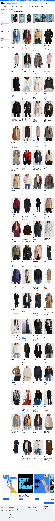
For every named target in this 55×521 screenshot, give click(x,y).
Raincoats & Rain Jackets (22, 22)
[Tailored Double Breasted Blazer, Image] (16, 326)
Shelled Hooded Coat (36, 216)
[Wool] (43, 18)
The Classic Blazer (36, 191)
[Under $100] (50, 18)
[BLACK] (44, 45)
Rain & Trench (52, 25)
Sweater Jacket (35, 120)
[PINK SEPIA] (13, 335)
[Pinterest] (45, 508)
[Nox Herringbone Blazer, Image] (16, 373)
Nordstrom (34, 507)
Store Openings (11, 517)
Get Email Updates (11, 514)
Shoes (29, 6)
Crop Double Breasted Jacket (37, 47)
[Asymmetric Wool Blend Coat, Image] (27, 205)
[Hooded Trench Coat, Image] (16, 181)
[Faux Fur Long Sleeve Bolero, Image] (38, 397)
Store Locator (11, 510)
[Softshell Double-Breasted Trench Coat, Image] (27, 109)
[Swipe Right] (52, 472)
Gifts (50, 6)
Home (46, 6)
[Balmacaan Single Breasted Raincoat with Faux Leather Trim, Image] (49, 300)
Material (2, 31)
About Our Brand (11, 507)
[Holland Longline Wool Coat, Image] (16, 300)
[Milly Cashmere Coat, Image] (49, 397)
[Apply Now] (42, 483)
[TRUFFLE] (44, 190)
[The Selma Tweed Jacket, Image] (49, 326)
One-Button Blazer (25, 240)
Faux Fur (32, 25)
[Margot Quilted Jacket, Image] (38, 447)
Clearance (5, 6)
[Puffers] (36, 18)
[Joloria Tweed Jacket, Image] (16, 397)
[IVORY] (22, 190)
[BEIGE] (13, 261)
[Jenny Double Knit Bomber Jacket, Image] (27, 84)
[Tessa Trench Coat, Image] (49, 276)
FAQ (1, 515)
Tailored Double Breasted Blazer (16, 337)
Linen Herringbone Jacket (26, 166)
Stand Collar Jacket (36, 168)
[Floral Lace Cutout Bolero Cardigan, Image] (27, 397)
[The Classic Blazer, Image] (38, 181)
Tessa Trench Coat (46, 287)
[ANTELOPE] (26, 45)
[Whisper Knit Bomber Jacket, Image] (16, 229)
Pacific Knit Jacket (46, 431)
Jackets (36, 25)
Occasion (2, 38)
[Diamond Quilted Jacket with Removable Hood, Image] (16, 350)
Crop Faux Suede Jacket (25, 47)
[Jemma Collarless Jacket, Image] (49, 157)
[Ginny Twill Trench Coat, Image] (27, 276)
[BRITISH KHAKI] (44, 214)
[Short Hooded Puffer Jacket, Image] (38, 373)
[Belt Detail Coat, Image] (16, 60)
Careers (10, 513)
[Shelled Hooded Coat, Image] (38, 205)
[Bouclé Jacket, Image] (27, 422)
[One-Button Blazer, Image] (27, 229)
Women (16, 6)
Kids (24, 6)
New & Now (11, 6)
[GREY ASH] (13, 214)
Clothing (7, 9)
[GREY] (36, 406)
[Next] (53, 25)
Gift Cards (2, 512)
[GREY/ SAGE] (40, 335)
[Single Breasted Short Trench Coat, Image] (49, 205)
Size (1, 22)
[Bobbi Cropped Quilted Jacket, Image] (16, 252)
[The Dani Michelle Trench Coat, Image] (16, 447)
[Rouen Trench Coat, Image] (49, 252)
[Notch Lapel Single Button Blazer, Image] (16, 422)
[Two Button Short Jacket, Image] (38, 350)
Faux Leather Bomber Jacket (48, 120)
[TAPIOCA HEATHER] (25, 93)
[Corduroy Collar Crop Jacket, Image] (49, 373)
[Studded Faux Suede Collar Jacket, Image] (38, 422)
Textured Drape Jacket (36, 337)
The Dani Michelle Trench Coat (16, 456)
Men (21, 6)
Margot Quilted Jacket (36, 456)
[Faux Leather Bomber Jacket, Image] (49, 109)
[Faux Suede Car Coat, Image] (16, 133)
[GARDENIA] (22, 93)
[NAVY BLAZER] (26, 93)
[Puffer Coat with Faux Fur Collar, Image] (38, 229)
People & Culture (19, 509)
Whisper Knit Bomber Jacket (15, 240)
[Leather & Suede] (29, 18)
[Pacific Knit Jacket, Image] (49, 422)
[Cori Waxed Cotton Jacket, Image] (27, 447)
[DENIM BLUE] (37, 406)
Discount (2, 47)
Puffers (34, 22)
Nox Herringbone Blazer (14, 383)
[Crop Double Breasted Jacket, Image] (38, 36)
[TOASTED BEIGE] (33, 93)
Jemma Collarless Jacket (47, 166)
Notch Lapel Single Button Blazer (16, 431)
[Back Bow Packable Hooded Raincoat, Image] (16, 157)
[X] (43, 508)
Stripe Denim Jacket (47, 238)
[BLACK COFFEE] (22, 45)
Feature (2, 40)
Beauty (42, 6)
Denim (29, 25)
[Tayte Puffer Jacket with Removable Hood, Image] (49, 84)
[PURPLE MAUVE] (14, 335)
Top (53, 507)
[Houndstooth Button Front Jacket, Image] (49, 133)
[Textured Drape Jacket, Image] (38, 326)
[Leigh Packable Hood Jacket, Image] (16, 205)
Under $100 (48, 22)
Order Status (3, 507)
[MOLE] (48, 45)
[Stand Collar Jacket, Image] (38, 157)
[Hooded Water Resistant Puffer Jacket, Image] (49, 36)
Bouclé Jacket (24, 433)
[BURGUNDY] (36, 382)
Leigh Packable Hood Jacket (15, 216)
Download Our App (45, 506)
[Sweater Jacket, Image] (38, 109)
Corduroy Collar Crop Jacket (48, 383)
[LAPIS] (45, 93)
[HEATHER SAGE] (36, 335)
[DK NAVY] (45, 309)
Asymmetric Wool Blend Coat (26, 216)
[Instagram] (46, 508)
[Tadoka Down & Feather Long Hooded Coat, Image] (27, 350)
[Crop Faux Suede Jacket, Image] (27, 36)
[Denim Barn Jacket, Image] (16, 36)
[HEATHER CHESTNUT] (37, 335)
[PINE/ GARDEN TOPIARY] (14, 214)
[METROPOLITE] (45, 45)
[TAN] (33, 45)
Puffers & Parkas (46, 25)
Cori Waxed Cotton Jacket (26, 458)
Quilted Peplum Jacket (36, 287)
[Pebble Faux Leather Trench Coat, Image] (27, 326)
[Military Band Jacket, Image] (27, 60)
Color (2, 24)
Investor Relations (35, 510)
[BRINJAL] (13, 309)
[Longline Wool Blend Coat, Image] (38, 133)
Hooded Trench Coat (14, 191)
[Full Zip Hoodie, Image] (27, 373)
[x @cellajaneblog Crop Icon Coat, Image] (49, 181)
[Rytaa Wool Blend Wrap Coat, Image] (38, 252)
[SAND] (44, 309)
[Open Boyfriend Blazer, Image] (38, 84)
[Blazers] (14, 18)
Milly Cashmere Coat (47, 408)
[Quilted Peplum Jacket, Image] (38, 276)
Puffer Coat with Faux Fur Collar (38, 240)
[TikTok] (48, 508)
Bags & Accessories (35, 6)
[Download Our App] (9, 483)
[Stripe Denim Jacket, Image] (49, 229)
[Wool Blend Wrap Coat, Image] (16, 84)
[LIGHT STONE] (13, 142)
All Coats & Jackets (14, 25)
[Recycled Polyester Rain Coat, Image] (38, 60)
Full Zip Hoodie (24, 383)
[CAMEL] (14, 309)
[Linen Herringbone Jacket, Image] (27, 157)
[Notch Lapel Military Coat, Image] (49, 60)
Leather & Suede (28, 22)
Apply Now (44, 0)
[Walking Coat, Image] (27, 133)
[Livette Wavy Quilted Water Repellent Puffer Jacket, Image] (16, 276)
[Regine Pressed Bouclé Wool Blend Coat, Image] (49, 447)
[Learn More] (25, 483)
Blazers (12, 22)
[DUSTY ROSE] (41, 406)
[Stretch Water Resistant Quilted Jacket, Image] (16, 109)
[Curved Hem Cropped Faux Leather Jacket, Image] (27, 252)
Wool (40, 22)
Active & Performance (21, 25)
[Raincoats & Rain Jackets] (22, 18)
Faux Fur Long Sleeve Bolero (37, 408)
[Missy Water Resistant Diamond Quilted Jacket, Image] (49, 350)
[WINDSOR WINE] (25, 45)
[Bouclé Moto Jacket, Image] (27, 181)
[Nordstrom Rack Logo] (3, 3)
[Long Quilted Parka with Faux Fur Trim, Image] (38, 300)
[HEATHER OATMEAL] (41, 335)
